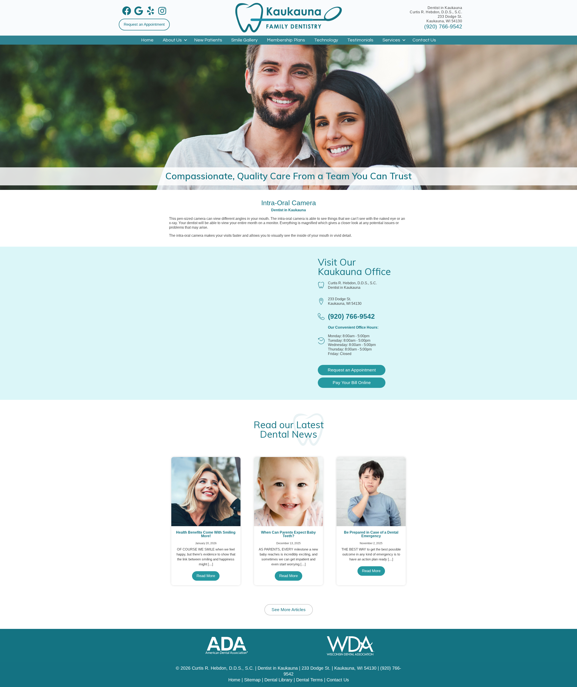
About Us (172, 40)
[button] (144, 24)
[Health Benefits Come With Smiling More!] (205, 491)
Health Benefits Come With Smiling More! (206, 534)
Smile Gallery (244, 40)
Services (391, 40)
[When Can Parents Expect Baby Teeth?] (288, 491)
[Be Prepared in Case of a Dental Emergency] (371, 491)
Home (147, 40)
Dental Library (278, 679)
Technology (326, 40)
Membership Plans (286, 40)
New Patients (208, 40)
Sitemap (252, 679)
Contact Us (424, 40)
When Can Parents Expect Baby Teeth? (288, 534)
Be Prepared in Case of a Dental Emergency (371, 534)
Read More (206, 576)
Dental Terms (309, 679)
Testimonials (360, 40)
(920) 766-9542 (443, 26)
